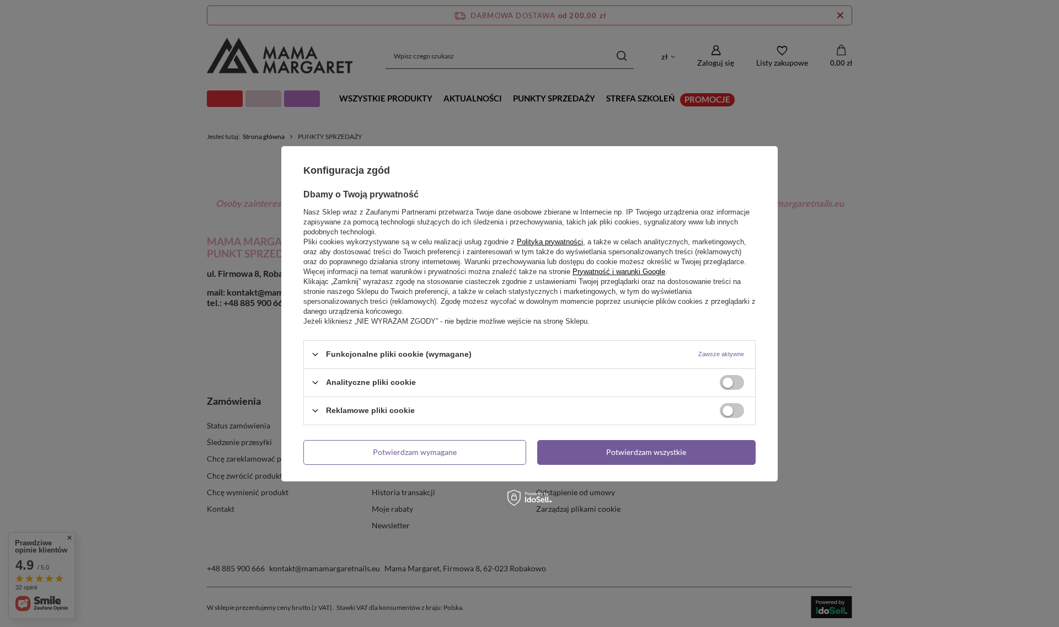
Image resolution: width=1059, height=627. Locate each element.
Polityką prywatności (550, 241)
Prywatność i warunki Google (619, 271)
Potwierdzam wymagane (415, 452)
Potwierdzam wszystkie (646, 452)
